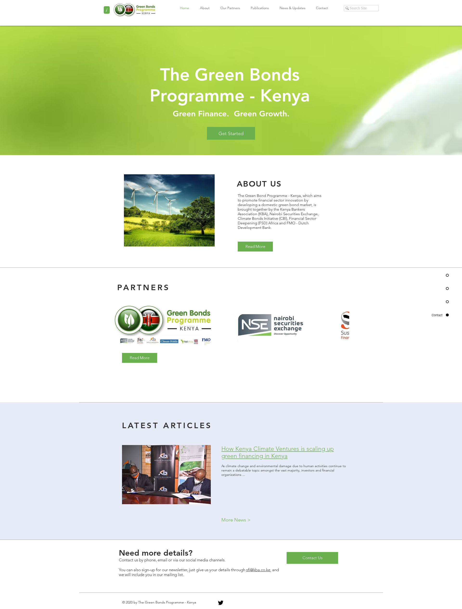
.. (244, 474)
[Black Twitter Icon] (220, 602)
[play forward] (343, 325)
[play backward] (119, 325)
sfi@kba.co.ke (258, 569)
